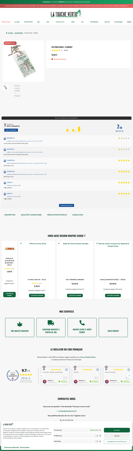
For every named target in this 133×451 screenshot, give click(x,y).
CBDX (73, 22)
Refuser (117, 436)
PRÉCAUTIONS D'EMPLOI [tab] (57, 215)
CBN (47, 22)
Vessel (129, 22)
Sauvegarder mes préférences (117, 442)
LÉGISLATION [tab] (77, 215)
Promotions (6, 22)
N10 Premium (94, 22)
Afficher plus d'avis (67, 205)
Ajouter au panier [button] (9, 294)
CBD (38, 22)
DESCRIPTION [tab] (9, 215)
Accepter (117, 430)
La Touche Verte (89, 357)
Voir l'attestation (11, 130)
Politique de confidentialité (11, 447)
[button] (125, 13)
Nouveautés (28, 22)
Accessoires (118, 22)
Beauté (107, 22)
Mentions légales (24, 447)
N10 (82, 22)
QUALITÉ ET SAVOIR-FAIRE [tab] (31, 215)
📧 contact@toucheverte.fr (66, 411)
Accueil (17, 22)
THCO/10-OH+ (60, 22)
